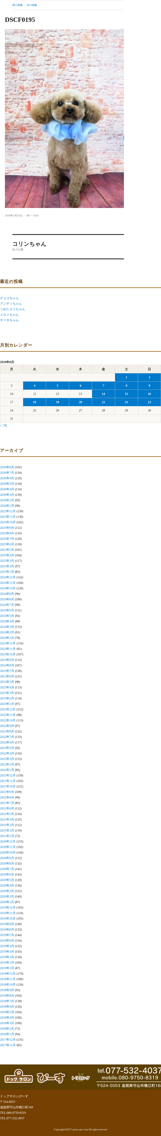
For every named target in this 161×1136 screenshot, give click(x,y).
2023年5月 (7, 681)
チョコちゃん (9, 298)
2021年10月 (8, 786)
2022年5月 (7, 748)
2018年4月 (7, 1017)
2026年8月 (7, 467)
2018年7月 (7, 1001)
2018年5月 (7, 1012)
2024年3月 (7, 626)
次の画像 (32, 5)
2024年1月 (7, 637)
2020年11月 (8, 847)
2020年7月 (7, 869)
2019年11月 (8, 913)
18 (34, 402)
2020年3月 (7, 891)
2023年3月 (7, 692)
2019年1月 (7, 968)
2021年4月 (7, 819)
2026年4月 (7, 489)
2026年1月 (7, 505)
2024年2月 (7, 632)
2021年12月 (8, 775)
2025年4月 (7, 555)
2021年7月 (7, 803)
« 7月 (3, 425)
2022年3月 (7, 759)
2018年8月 (7, 995)
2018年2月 (7, 1028)
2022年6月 (7, 742)
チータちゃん (9, 320)
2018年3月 (7, 1023)
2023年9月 (7, 659)
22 (126, 402)
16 (149, 394)
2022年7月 (7, 737)
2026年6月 (7, 478)
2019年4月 (7, 951)
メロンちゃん (9, 314)
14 (103, 394)
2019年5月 (7, 946)
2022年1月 (7, 770)
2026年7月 (7, 472)
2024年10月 (8, 588)
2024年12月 (8, 577)
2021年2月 (7, 830)
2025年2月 (7, 566)
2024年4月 (7, 621)
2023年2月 (7, 698)
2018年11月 (8, 979)
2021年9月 (7, 792)
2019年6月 (7, 940)
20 (80, 402)
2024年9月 (7, 593)
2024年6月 (7, 610)
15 (126, 394)
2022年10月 (8, 720)
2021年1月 (7, 836)
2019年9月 (7, 924)
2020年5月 (7, 880)
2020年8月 (7, 863)
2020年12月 (8, 841)
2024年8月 (7, 599)
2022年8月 (7, 731)
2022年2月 (7, 764)
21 (103, 402)
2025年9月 (7, 527)
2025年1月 (7, 571)
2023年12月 (8, 643)
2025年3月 (7, 560)
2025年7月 (7, 538)
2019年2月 (7, 962)
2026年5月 (7, 483)
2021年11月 (8, 781)
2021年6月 (7, 808)
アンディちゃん (11, 303)
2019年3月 (7, 957)
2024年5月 (7, 615)
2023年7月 (7, 670)
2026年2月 (7, 500)
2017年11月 (8, 1045)
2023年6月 (7, 676)
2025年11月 (8, 516)
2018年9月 (7, 990)
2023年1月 (7, 704)
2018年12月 (8, 973)
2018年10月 (8, 984)
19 (57, 402)
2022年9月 (7, 726)
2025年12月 (8, 511)
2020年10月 (8, 852)
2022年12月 (8, 709)
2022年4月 (7, 753)
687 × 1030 (32, 215)
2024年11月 (8, 582)
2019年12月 (8, 907)
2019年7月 (7, 935)
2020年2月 (7, 896)
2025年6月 (7, 544)
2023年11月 (8, 648)
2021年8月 (7, 797)
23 (149, 402)
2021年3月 (7, 825)
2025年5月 (7, 549)
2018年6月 (7, 1006)
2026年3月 (7, 494)
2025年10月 (8, 522)
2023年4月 (7, 687)
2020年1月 (7, 902)
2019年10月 (8, 918)
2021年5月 (7, 814)
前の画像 (17, 5)
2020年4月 (7, 885)
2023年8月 (7, 665)
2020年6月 (7, 874)
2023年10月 (8, 654)
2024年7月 (7, 604)
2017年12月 (8, 1039)
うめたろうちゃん (12, 309)
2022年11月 (8, 715)
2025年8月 (7, 533)
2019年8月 (7, 929)
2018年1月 (7, 1034)
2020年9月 (7, 858)
